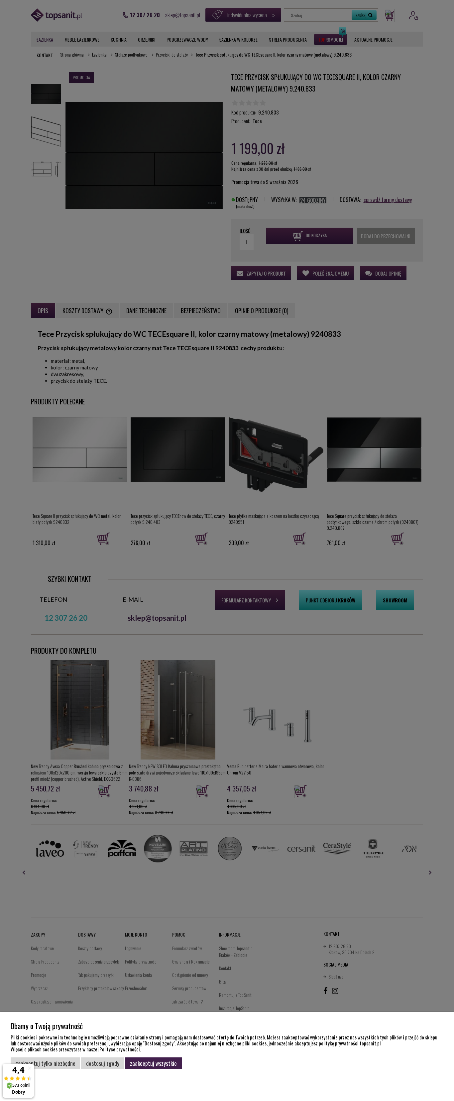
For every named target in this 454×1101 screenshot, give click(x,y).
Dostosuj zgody (102, 1063)
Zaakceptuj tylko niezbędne (45, 1063)
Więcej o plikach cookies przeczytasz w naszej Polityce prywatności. (76, 1049)
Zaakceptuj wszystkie (153, 1063)
